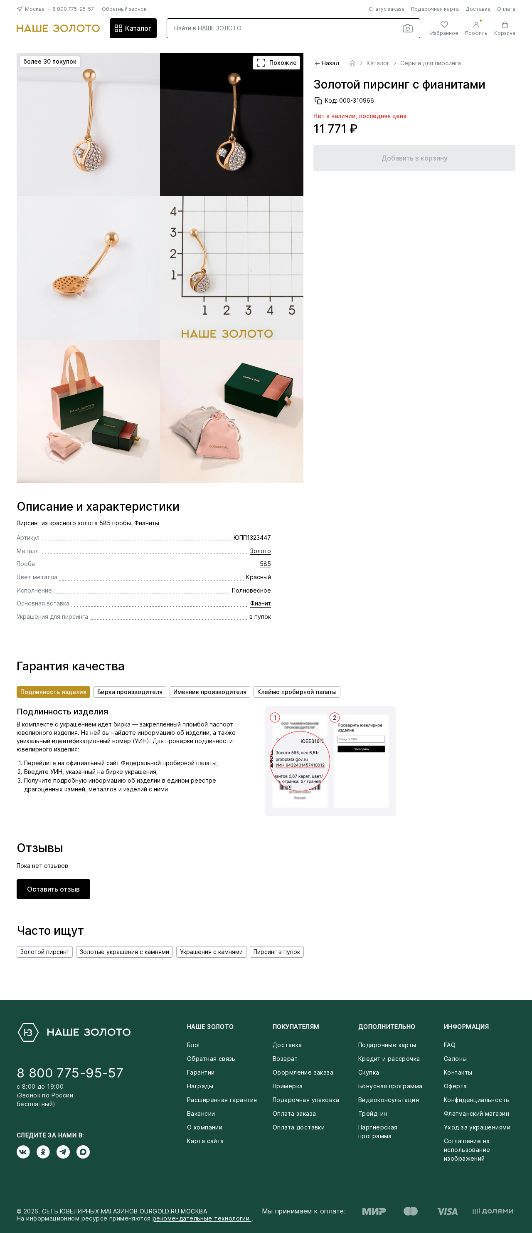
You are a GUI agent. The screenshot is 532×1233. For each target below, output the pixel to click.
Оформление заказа (303, 1072)
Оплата (506, 9)
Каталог (138, 28)
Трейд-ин (372, 1113)
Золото (260, 550)
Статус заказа (386, 9)
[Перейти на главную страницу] (58, 28)
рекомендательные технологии (202, 1218)
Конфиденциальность (477, 1099)
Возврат (285, 1058)
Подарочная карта (435, 9)
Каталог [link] (378, 63)
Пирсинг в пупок (277, 951)
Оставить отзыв (53, 889)
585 (265, 563)
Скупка (368, 1072)
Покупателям (296, 1026)
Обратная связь (211, 1058)
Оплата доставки (299, 1127)
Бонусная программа (390, 1086)
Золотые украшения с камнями (124, 951)
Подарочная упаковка (306, 1099)
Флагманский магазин (476, 1113)
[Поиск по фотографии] (408, 28)
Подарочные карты (387, 1044)
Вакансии (201, 1113)
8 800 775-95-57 (73, 9)
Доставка (478, 9)
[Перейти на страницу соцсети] (27, 1152)
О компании (204, 1127)
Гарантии (200, 1072)
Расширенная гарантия (222, 1099)
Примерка (288, 1086)
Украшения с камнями (211, 951)
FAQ (450, 1044)
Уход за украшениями (477, 1127)
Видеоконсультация (388, 1099)
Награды (200, 1086)
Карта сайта (205, 1140)
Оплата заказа (294, 1113)
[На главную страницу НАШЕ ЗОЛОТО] (74, 1032)
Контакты (458, 1072)
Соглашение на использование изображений (467, 1149)
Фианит (260, 603)
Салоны (455, 1058)
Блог (194, 1044)
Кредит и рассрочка (389, 1058)
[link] (352, 63)
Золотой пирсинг (44, 951)
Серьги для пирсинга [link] (430, 63)
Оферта (455, 1086)
